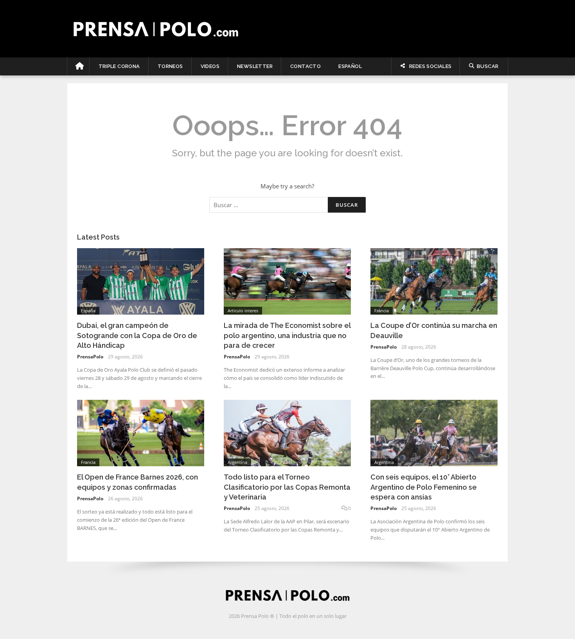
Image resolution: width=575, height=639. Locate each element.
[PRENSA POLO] (288, 28)
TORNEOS (170, 66)
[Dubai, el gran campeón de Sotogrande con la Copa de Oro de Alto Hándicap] (140, 281)
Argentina (237, 462)
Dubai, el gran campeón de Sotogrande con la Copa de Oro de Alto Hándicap (137, 335)
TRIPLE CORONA (119, 66)
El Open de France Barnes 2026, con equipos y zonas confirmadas (137, 482)
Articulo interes (243, 310)
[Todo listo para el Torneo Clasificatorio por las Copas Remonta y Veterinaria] (287, 432)
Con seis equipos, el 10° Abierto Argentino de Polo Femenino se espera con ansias (423, 487)
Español (350, 66)
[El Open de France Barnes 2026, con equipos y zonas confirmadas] (140, 432)
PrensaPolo (90, 356)
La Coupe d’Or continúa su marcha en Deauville (433, 330)
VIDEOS (210, 66)
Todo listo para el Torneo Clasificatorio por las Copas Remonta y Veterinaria (287, 487)
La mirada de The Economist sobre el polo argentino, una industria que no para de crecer (287, 335)
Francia (381, 310)
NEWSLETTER (255, 66)
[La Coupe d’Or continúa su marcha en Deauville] (434, 281)
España (88, 310)
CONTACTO (305, 66)
